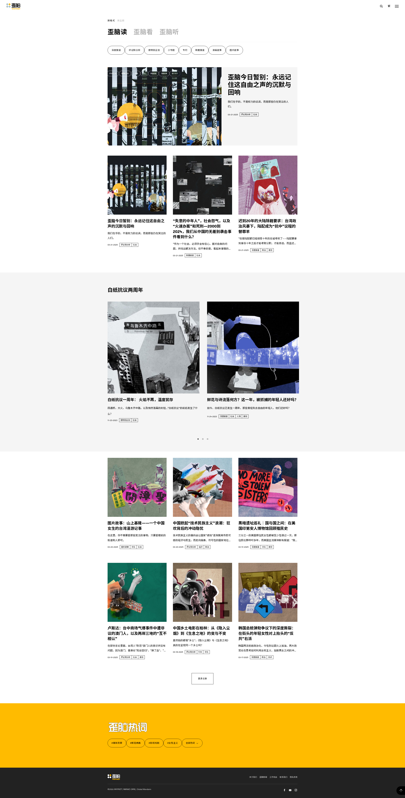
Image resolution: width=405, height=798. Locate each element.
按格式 (111, 20)
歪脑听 (169, 32)
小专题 (171, 50)
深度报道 (116, 50)
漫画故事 (217, 50)
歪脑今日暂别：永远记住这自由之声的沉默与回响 (259, 85)
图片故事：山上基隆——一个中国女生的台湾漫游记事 (136, 526)
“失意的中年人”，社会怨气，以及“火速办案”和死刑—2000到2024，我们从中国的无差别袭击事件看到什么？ (202, 228)
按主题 (121, 20)
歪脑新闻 (263, 777)
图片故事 (234, 50)
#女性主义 (172, 743)
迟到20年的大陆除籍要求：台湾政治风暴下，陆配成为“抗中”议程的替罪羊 (267, 226)
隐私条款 (293, 777)
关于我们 (253, 777)
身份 (270, 250)
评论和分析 (134, 50)
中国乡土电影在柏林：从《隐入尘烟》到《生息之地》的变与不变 (201, 631)
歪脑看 (143, 32)
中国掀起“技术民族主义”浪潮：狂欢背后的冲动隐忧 (201, 526)
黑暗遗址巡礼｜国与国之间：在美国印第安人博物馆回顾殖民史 (266, 526)
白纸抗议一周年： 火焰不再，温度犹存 (140, 399)
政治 (264, 250)
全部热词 (190, 743)
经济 (200, 547)
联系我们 (283, 777)
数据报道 (200, 50)
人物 (239, 416)
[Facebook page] (284, 790)
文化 (133, 547)
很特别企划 (154, 50)
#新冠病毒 (135, 743)
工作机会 (273, 777)
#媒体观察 (117, 743)
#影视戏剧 (154, 743)
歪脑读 (117, 32)
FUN (200, 652)
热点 (270, 657)
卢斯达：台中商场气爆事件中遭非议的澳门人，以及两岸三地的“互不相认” (137, 633)
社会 (255, 114)
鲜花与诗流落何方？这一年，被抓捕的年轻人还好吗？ (252, 399)
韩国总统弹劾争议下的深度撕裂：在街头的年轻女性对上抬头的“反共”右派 (266, 633)
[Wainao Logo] (114, 777)
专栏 (185, 50)
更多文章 (202, 678)
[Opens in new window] (290, 790)
